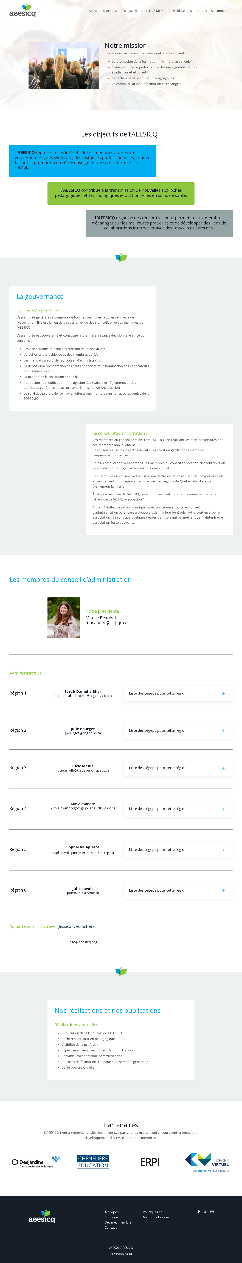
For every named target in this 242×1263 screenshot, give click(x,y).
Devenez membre (118, 1222)
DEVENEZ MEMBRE (155, 10)
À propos (110, 10)
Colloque (111, 1217)
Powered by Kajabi (121, 1253)
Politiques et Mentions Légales (156, 1214)
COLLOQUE (129, 10)
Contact (201, 10)
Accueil (94, 10)
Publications (182, 10)
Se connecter (221, 10)
